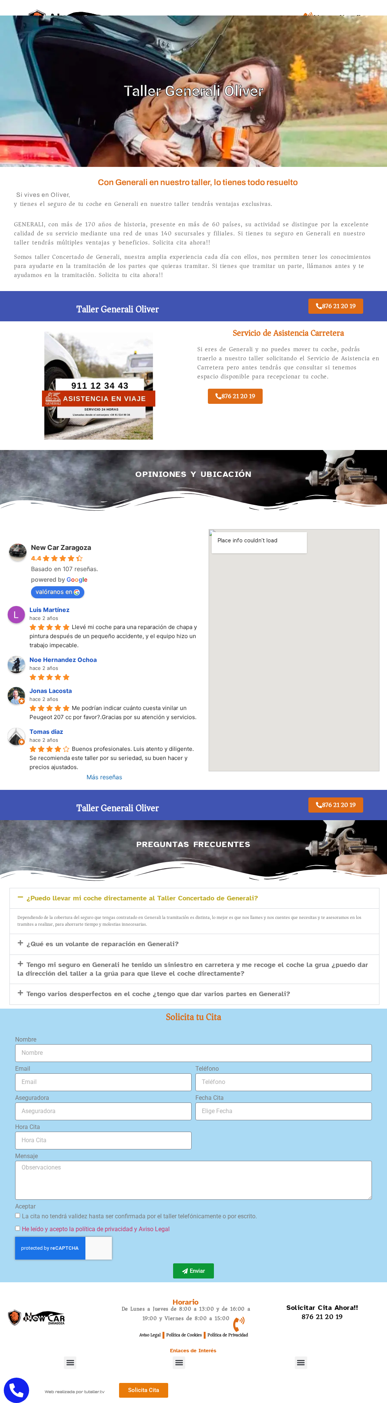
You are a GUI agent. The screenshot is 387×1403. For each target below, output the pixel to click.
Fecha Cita (209, 1098)
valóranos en (54, 591)
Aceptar (25, 1207)
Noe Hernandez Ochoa (63, 659)
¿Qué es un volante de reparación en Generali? (102, 944)
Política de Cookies (184, 1335)
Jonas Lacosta (50, 690)
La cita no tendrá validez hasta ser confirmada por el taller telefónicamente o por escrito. (139, 1216)
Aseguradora (32, 1098)
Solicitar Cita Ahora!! (322, 1307)
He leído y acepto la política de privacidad (77, 1229)
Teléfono (207, 1069)
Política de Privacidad (227, 1335)
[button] (194, 898)
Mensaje (26, 1156)
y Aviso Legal (152, 1229)
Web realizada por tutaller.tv (75, 1391)
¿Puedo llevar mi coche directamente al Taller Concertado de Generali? (142, 898)
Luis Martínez (49, 610)
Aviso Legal (150, 1335)
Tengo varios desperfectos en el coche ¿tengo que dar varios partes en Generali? (158, 994)
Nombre (25, 1040)
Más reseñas (104, 777)
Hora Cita (27, 1127)
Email (22, 1069)
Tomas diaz (46, 731)
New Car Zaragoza (61, 547)
